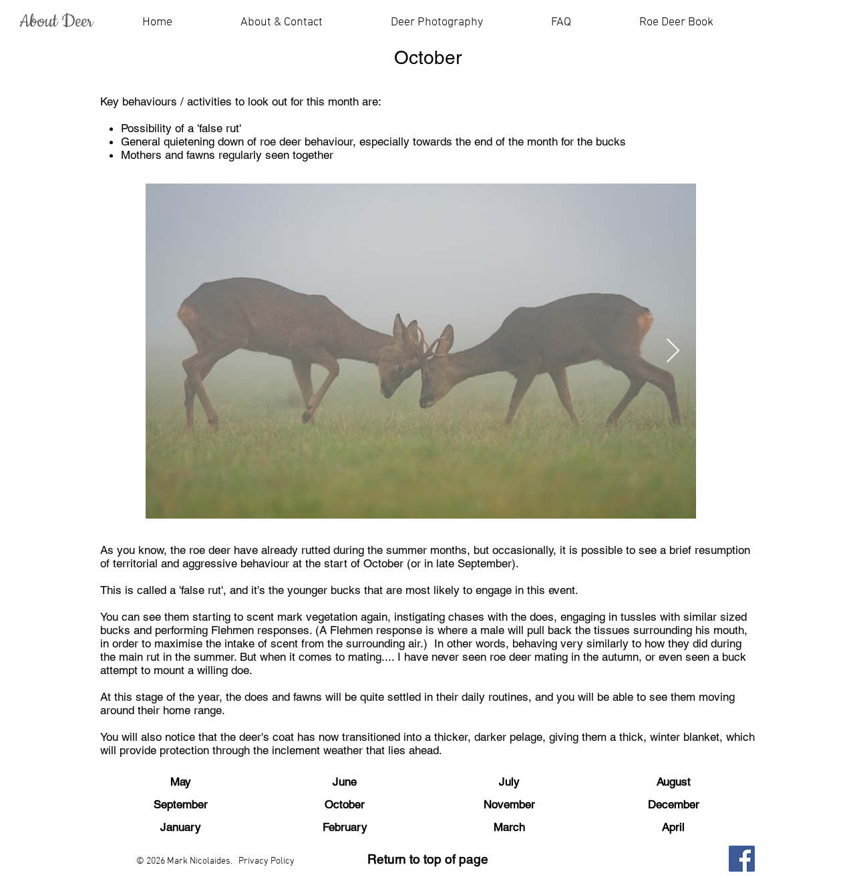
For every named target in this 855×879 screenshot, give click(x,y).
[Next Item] (673, 351)
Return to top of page (427, 859)
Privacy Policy (266, 861)
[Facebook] (742, 859)
